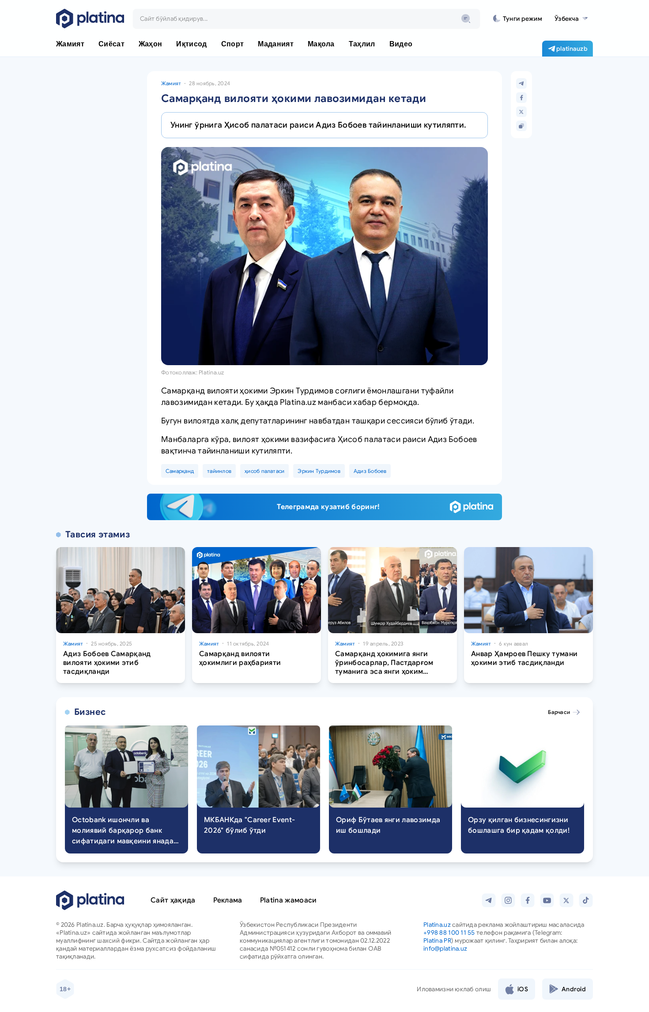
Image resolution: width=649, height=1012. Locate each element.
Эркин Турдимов (319, 471)
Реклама (227, 900)
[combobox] (306, 18)
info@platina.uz (445, 948)
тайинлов (219, 471)
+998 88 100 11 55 (449, 932)
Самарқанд (180, 471)
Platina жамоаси (288, 900)
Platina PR (437, 940)
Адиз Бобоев (370, 471)
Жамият (171, 83)
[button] (571, 18)
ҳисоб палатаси (264, 471)
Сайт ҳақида (173, 900)
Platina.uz (437, 925)
